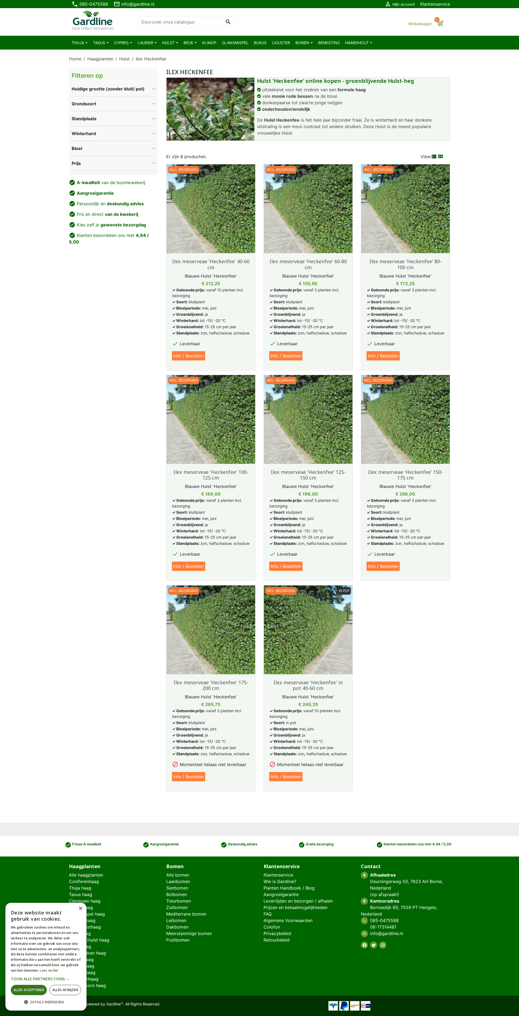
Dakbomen (177, 927)
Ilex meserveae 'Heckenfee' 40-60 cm (210, 264)
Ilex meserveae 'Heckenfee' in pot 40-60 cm (308, 685)
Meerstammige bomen (189, 933)
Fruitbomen (177, 940)
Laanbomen (178, 881)
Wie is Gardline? (280, 881)
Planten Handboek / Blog (289, 888)
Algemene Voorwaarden (288, 920)
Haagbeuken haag (87, 953)
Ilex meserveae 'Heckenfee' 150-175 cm (405, 475)
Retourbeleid (277, 940)
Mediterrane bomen (186, 914)
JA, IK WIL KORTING (371, 960)
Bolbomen (176, 894)
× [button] (80, 909)
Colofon (272, 927)
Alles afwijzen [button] (65, 990)
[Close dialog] (506, 912)
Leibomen (176, 920)
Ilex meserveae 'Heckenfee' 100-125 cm (211, 475)
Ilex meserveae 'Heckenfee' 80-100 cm (405, 264)
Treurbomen (178, 901)
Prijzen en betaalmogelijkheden (295, 907)
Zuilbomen (177, 907)
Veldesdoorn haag (87, 985)
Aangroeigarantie (281, 894)
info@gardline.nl (134, 4)
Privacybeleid (277, 933)
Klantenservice (435, 4)
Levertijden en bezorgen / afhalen (298, 901)
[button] (46, 979)
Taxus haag (80, 894)
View (426, 156)
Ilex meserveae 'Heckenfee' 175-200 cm (211, 685)
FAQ (268, 914)
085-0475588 (90, 4)
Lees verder (49, 970)
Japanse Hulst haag (89, 940)
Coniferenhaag (84, 881)
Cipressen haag (85, 901)
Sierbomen (177, 888)
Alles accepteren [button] (29, 990)
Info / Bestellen (188, 356)
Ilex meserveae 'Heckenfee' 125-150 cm (308, 475)
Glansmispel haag (87, 914)
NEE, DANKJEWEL (371, 978)
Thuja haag (80, 888)
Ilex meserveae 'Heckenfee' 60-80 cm (308, 264)
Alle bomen (177, 875)
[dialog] (45, 957)
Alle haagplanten (86, 875)
